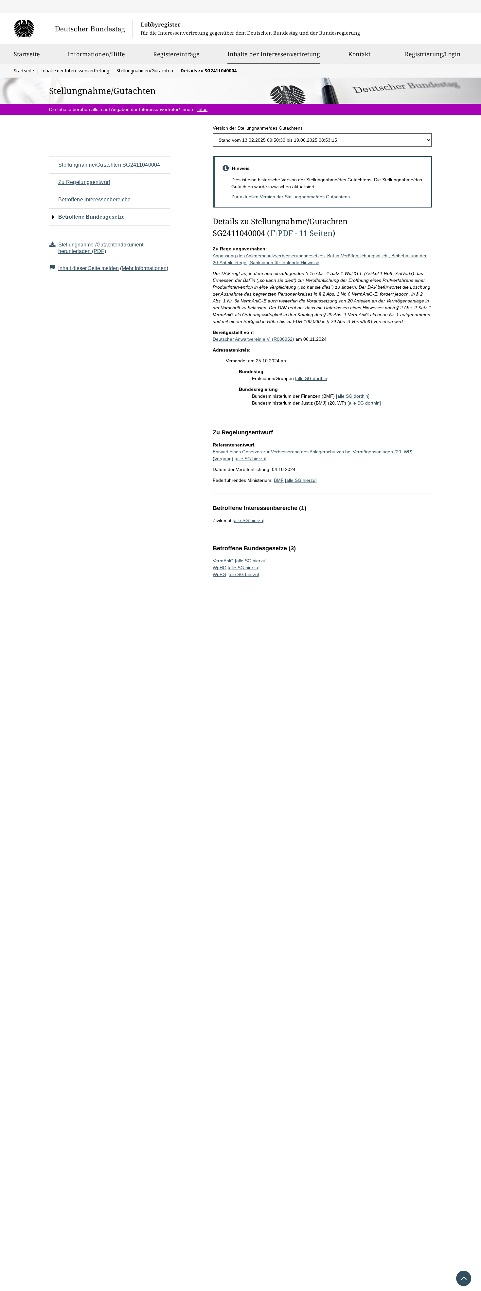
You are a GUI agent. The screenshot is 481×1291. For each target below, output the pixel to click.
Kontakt (359, 54)
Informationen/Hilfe (96, 54)
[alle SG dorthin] (312, 378)
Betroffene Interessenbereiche (94, 199)
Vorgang (223, 458)
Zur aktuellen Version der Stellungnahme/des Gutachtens (290, 196)
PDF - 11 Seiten (305, 232)
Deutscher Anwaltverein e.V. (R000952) (253, 339)
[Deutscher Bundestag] (73, 28)
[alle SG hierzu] (250, 458)
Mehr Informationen (144, 268)
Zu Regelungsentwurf (84, 182)
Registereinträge (176, 54)
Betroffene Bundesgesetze (91, 217)
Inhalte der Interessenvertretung (273, 54)
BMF (279, 480)
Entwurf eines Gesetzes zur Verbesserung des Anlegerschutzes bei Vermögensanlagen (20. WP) (313, 451)
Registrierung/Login (433, 54)
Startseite (27, 54)
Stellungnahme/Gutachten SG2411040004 (109, 165)
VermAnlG (223, 560)
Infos (202, 109)
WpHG (219, 567)
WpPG (219, 574)
